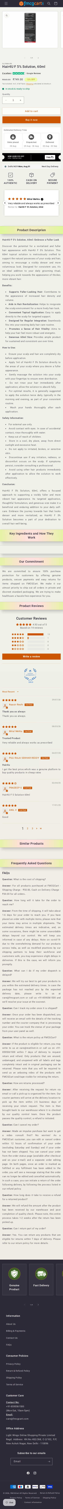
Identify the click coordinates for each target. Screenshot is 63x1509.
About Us (11, 1324)
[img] (9, 700)
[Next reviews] (58, 203)
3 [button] (32, 828)
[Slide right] (38, 58)
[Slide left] (24, 58)
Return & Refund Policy (18, 1371)
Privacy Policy (13, 1364)
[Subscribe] (49, 1461)
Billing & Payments (15, 1331)
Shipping (29, 84)
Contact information (33, 1502)
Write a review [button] (31, 656)
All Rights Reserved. (28, 1493)
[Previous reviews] (5, 203)
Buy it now (32, 120)
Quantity (6, 94)
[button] (6, 3)
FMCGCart (14, 1493)
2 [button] (27, 828)
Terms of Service (14, 1384)
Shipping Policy (14, 1377)
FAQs (8, 1345)
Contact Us (12, 1338)
